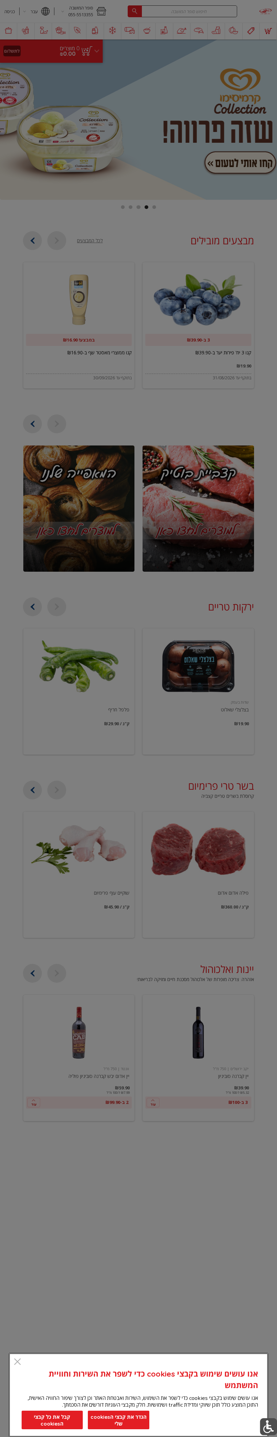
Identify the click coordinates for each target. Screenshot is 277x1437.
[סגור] (17, 1362)
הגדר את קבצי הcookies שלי (119, 1420)
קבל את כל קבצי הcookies (52, 1420)
